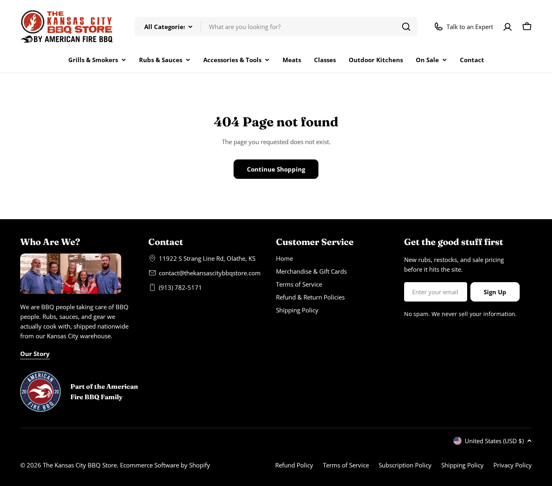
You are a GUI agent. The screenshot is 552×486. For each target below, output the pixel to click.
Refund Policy (294, 465)
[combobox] (276, 26)
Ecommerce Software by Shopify (165, 465)
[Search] (406, 26)
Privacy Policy (512, 465)
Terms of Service (346, 465)
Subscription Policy (405, 465)
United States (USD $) (494, 441)
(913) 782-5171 (180, 287)
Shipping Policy (462, 465)
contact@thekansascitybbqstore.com (210, 273)
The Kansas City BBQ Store (80, 465)
